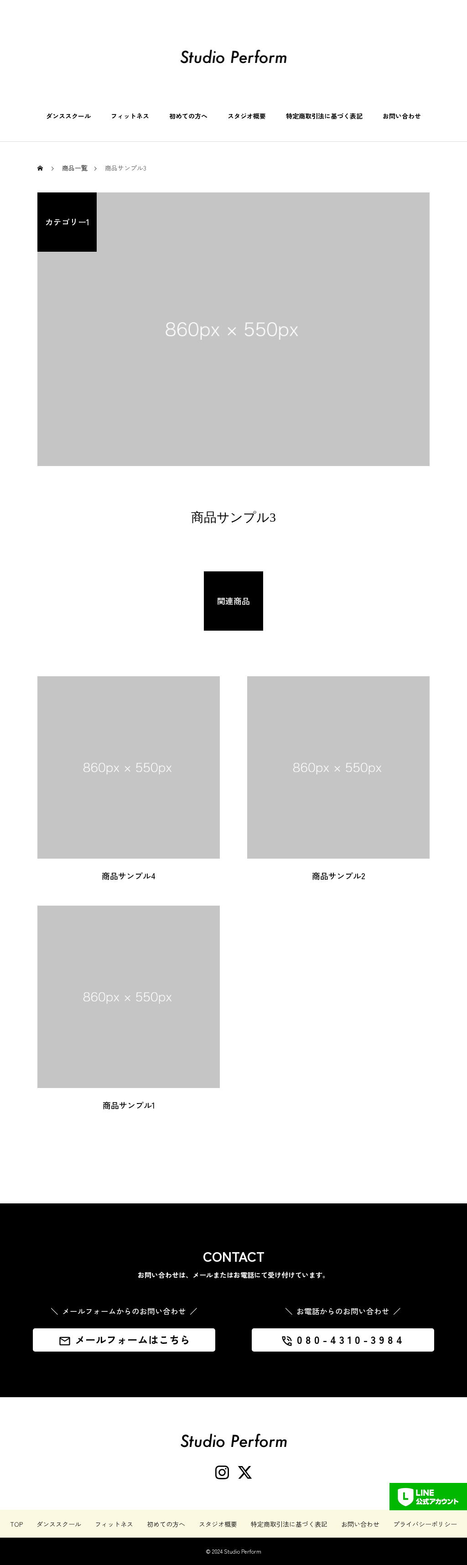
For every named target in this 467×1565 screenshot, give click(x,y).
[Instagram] (222, 1472)
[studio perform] (234, 56)
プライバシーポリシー (425, 1524)
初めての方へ (188, 115)
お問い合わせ (402, 115)
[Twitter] (245, 1472)
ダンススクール (68, 115)
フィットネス (130, 115)
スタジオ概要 (247, 115)
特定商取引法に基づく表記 (324, 115)
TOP (16, 1524)
